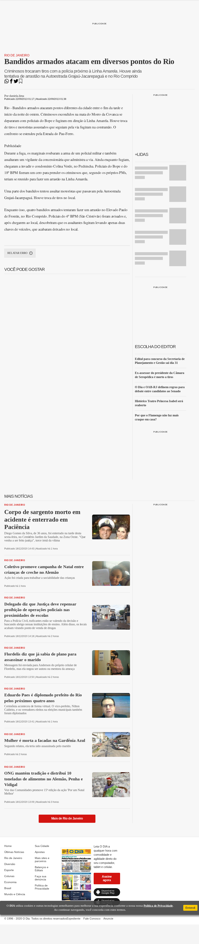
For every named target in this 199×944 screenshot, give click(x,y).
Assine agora (107, 878)
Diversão (9, 864)
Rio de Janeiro (16, 55)
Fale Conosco (91, 918)
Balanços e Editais (41, 869)
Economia (10, 882)
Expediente (73, 918)
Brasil (7, 888)
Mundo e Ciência (14, 894)
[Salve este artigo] (20, 82)
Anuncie (108, 918)
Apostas (40, 852)
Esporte (9, 870)
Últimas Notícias (14, 852)
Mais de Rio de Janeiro (67, 818)
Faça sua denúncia (40, 878)
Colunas (9, 876)
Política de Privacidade (42, 887)
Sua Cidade (42, 845)
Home (8, 845)
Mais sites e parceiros (42, 859)
